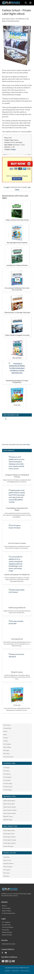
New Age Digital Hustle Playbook (17, 243)
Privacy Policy (5, 930)
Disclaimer (7, 970)
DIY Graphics (6, 869)
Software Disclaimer (7, 935)
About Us (4, 905)
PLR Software (7, 774)
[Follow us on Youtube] (6, 953)
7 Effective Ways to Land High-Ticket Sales (17, 312)
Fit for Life (17, 405)
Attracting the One (17, 639)
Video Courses (7, 860)
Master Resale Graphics (9, 813)
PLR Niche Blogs (7, 783)
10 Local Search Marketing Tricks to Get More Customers (17, 289)
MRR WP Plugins (7, 819)
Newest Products (6, 911)
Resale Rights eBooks (9, 830)
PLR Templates (7, 777)
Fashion (13, 149)
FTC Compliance (6, 922)
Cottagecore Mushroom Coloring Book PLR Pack (17, 476)
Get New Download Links (8, 913)
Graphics (5, 737)
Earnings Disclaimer (7, 932)
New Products (7, 725)
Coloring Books (7, 728)
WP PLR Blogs (7, 747)
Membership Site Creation (8, 944)
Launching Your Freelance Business (17, 265)
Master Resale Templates (10, 810)
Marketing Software (8, 863)
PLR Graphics (7, 780)
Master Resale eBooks (9, 800)
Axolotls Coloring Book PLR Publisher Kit (17, 575)
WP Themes (6, 753)
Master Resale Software (9, 807)
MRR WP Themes (8, 816)
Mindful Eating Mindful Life (17, 608)
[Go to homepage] (12, 2)
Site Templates (7, 744)
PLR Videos (6, 770)
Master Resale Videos (9, 803)
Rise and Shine (17, 358)
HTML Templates (7, 866)
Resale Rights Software (9, 836)
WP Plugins (6, 750)
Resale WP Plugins (8, 846)
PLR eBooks (6, 767)
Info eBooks (6, 857)
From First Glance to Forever (17, 543)
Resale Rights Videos (9, 833)
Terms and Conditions (7, 927)
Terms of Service (25, 970)
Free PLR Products (8, 756)
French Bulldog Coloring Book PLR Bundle (17, 509)
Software (5, 741)
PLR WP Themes (7, 786)
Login (7, 187)
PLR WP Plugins (7, 790)
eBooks (5, 731)
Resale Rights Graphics (9, 843)
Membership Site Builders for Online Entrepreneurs (17, 381)
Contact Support (6, 908)
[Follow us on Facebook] (3, 953)
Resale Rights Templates (9, 840)
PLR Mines (16, 967)
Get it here (26, 444)
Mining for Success (17, 672)
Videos (5, 734)
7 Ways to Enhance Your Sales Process (17, 220)
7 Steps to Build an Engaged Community (17, 335)
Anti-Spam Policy (6, 925)
